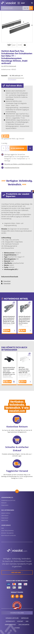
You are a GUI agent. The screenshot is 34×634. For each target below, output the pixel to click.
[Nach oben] (17, 491)
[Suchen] (31, 8)
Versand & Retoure (12, 618)
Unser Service (6, 525)
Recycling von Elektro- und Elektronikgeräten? (18, 164)
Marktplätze (4, 520)
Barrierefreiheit (10, 624)
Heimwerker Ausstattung (8, 500)
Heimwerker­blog (7, 497)
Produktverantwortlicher (11, 168)
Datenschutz (10, 621)
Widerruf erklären (17, 613)
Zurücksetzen (12, 80)
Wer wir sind (16, 572)
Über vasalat (4, 515)
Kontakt (20, 621)
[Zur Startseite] (8, 2)
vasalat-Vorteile (5, 513)
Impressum (24, 618)
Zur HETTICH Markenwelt (8, 66)
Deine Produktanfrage (7, 530)
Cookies (17, 628)
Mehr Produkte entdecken (8, 535)
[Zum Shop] (32, 3)
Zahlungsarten (23, 624)
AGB (27, 621)
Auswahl (4, 76)
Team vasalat (4, 518)
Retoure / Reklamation (7, 533)
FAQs (2, 528)
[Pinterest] (17, 596)
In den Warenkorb (17, 148)
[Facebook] (12, 596)
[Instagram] (21, 596)
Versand (21, 139)
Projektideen (4, 505)
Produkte (4, 503)
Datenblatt (7, 281)
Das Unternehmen (7, 510)
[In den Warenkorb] (13, 381)
